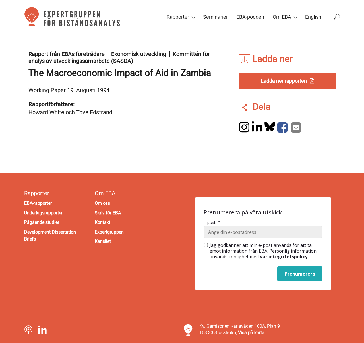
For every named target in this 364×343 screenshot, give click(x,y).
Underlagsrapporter (43, 213)
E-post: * (212, 222)
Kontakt (102, 222)
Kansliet (103, 241)
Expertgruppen (109, 232)
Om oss (102, 203)
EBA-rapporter (38, 203)
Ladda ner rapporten (284, 81)
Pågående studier (41, 222)
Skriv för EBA (108, 213)
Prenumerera (300, 274)
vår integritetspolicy (283, 256)
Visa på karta (251, 332)
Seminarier (215, 17)
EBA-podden (250, 17)
